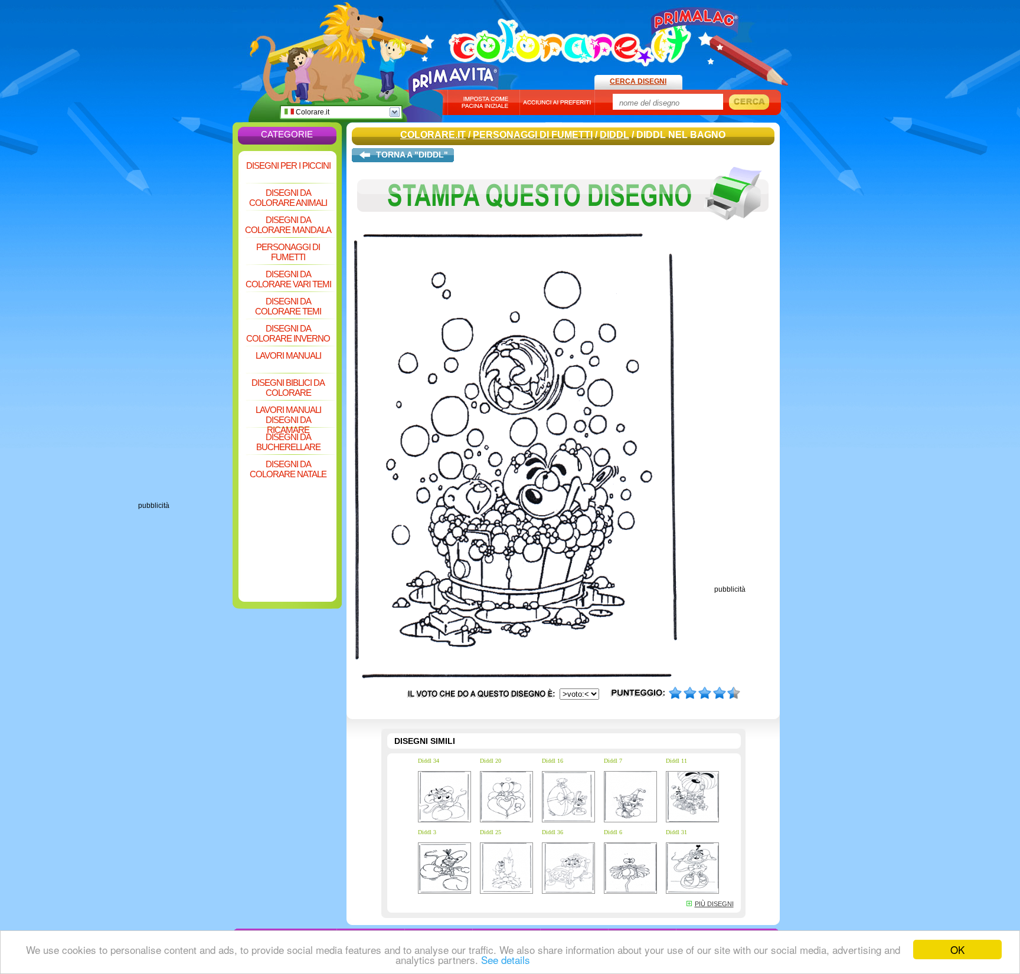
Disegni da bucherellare (288, 442)
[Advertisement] (185, 324)
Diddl (614, 135)
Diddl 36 (552, 832)
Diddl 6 (613, 832)
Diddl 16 (552, 760)
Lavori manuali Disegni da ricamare (288, 416)
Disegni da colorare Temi (288, 306)
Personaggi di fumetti (288, 252)
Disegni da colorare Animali (288, 198)
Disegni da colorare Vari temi (288, 279)
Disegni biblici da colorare (288, 388)
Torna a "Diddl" (412, 154)
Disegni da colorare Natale (288, 469)
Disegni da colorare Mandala (288, 225)
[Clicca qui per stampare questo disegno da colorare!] (563, 229)
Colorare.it (311, 112)
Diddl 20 (490, 760)
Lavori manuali (288, 355)
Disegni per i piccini (288, 165)
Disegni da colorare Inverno (288, 333)
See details (505, 959)
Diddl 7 (613, 760)
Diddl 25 (490, 832)
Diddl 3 (427, 832)
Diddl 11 (676, 760)
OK (957, 949)
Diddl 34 (428, 760)
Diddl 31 (676, 832)
